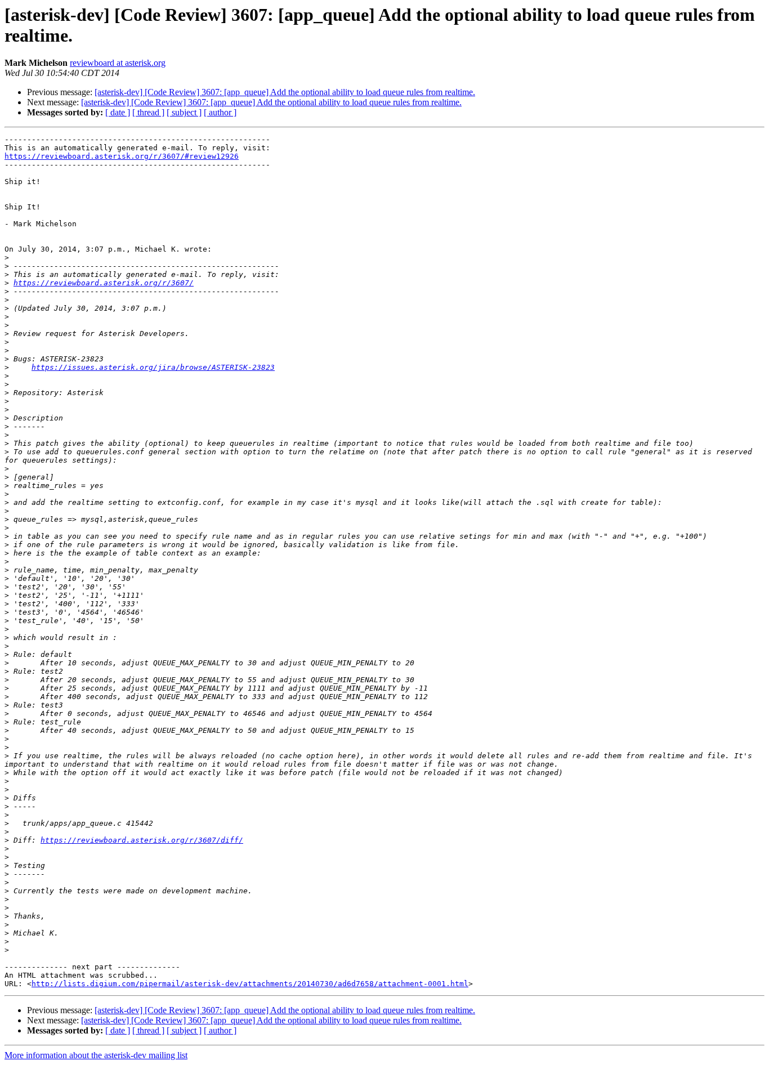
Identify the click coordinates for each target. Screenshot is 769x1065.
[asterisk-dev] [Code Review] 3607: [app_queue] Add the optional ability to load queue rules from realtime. (285, 92)
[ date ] (117, 112)
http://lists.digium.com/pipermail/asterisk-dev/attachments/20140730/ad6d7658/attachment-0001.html (250, 983)
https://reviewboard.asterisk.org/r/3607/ (104, 283)
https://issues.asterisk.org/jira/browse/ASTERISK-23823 (153, 367)
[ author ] (220, 112)
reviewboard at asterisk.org (118, 63)
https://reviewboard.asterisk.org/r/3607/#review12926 (122, 156)
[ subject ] (184, 112)
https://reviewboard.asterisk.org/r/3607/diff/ (142, 840)
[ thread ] (148, 112)
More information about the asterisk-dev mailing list (96, 1055)
